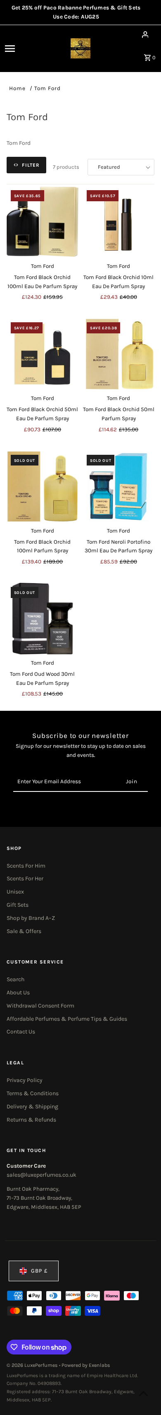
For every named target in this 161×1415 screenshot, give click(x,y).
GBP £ (39, 1271)
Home (17, 88)
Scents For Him (26, 865)
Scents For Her (25, 878)
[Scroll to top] (143, 1393)
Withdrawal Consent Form (40, 1005)
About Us (18, 992)
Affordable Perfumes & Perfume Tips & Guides (67, 1018)
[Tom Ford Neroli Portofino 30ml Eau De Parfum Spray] (118, 486)
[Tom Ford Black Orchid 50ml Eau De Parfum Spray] (42, 354)
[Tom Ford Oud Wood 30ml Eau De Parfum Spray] (42, 618)
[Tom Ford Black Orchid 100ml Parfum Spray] (42, 486)
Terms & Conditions (33, 1093)
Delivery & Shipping (32, 1106)
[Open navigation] (19, 48)
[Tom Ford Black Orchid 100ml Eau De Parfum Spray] (42, 222)
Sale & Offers (24, 931)
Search (15, 979)
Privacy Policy (25, 1080)
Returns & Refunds (31, 1119)
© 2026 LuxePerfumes (33, 1365)
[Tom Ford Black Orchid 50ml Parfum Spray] (118, 354)
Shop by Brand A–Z (31, 918)
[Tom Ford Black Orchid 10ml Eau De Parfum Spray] (118, 222)
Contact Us (21, 1031)
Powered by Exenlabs (86, 1365)
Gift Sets (17, 904)
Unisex (15, 891)
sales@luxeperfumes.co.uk (41, 1174)
